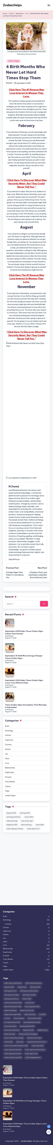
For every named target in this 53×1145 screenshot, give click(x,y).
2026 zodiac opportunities (13, 983)
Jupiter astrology (12, 821)
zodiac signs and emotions (12, 1050)
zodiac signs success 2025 (13, 1057)
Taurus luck (19, 1042)
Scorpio (8, 777)
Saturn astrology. (26, 825)
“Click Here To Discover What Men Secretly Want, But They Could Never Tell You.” (27, 183)
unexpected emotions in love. (36, 1042)
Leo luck (7, 1018)
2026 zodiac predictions (34, 983)
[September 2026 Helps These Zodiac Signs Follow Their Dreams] (9, 623)
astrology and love (10, 991)
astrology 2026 (25, 813)
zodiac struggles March (33, 1057)
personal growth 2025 (27, 1026)
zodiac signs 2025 (37, 1046)
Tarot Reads (10, 781)
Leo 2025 (42, 1014)
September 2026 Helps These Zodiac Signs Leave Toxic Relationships (24, 681)
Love (7, 763)
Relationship (10, 768)
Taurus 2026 (40, 825)
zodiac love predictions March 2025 (16, 1046)
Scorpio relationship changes (13, 1038)
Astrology (9, 730)
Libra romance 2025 (34, 1018)
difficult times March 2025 (12, 1006)
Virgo (7, 791)
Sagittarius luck (42, 1030)
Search (9, 596)
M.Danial (14, 486)
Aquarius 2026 (11, 813)
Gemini (7, 749)
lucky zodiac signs (27, 821)
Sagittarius (9, 772)
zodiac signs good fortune (15, 829)
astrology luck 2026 (29, 995)
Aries (7, 726)
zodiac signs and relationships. (35, 1050)
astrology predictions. (14, 817)
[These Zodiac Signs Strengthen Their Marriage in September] (9, 697)
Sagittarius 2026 (12, 825)
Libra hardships (19, 1018)
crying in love (29, 1003)
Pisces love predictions (11, 1030)
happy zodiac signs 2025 (12, 1014)
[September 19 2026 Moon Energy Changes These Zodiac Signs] (9, 647)
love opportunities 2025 (12, 1022)
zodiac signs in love (33, 829)
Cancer (8, 735)
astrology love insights (11, 995)
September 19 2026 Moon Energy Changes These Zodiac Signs (24, 657)
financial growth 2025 (32, 1006)
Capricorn (9, 740)
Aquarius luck (22, 987)
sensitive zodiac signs (34, 1038)
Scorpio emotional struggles (28, 1034)
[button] (14, 559)
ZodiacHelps (12, 5)
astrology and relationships (29, 991)
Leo (6, 754)
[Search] (44, 604)
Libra (7, 758)
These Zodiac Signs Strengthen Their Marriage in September (26, 706)
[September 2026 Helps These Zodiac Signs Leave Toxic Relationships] (9, 672)
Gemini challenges (10, 1010)
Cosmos (8, 744)
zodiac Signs (13, 61)
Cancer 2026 (29, 817)
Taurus (7, 786)
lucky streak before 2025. (32, 1022)
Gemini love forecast (27, 1010)
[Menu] (49, 5)
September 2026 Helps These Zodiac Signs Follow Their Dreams (24, 632)
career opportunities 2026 (13, 1003)
